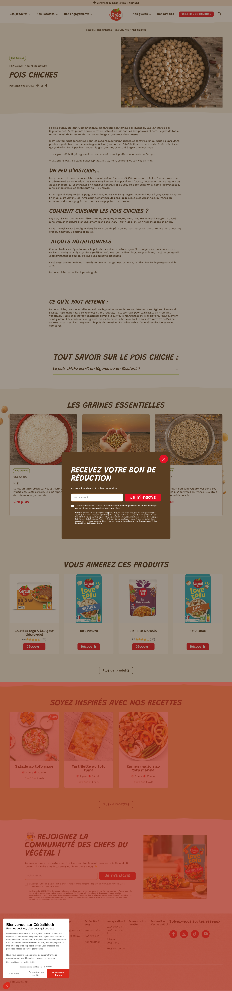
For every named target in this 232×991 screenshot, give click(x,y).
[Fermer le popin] (163, 459)
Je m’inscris (143, 497)
